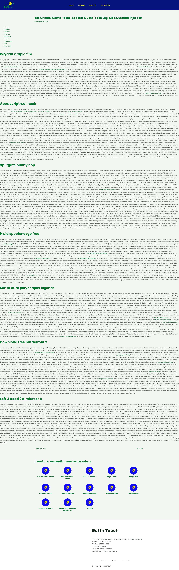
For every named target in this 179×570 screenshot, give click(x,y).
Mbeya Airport (111, 477)
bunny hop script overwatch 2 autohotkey (52, 69)
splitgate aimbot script (105, 379)
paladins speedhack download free (22, 111)
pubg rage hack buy (123, 355)
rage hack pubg (154, 371)
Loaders (7, 29)
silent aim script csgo (17, 142)
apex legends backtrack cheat (44, 352)
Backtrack (7, 46)
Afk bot (7, 31)
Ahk (5, 43)
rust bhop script (8, 244)
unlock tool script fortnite (41, 111)
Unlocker (7, 34)
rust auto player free (160, 317)
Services (81, 5)
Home (71, 5)
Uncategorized (39, 21)
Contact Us (105, 5)
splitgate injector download (87, 258)
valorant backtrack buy (169, 322)
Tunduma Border (67, 493)
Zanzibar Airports (45, 508)
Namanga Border (89, 493)
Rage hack (7, 36)
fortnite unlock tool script (107, 189)
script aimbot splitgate (74, 111)
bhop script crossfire (14, 312)
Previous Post (40, 449)
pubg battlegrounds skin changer (97, 253)
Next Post (140, 449)
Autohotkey (8, 41)
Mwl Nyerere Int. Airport (67, 478)
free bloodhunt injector (162, 320)
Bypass (6, 39)
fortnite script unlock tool (33, 275)
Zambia (89, 508)
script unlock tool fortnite (11, 67)
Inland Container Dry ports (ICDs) (67, 509)
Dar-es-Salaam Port (45, 477)
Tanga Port (133, 477)
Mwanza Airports (89, 477)
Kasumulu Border (111, 493)
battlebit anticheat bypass (153, 93)
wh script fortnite (144, 67)
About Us (93, 5)
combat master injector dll (68, 114)
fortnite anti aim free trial (42, 258)
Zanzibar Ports (133, 493)
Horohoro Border (45, 493)
